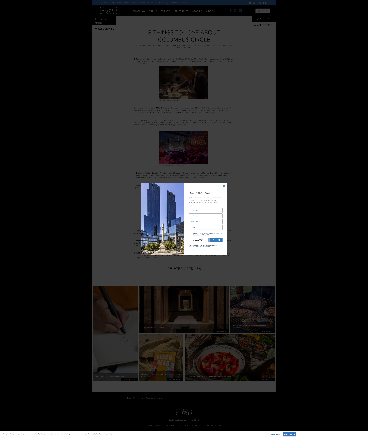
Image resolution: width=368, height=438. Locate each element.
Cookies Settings (275, 434)
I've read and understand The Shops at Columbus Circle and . (207, 234)
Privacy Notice (196, 235)
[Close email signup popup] (224, 186)
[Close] (365, 434)
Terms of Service (202, 246)
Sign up (214, 240)
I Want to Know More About (197, 240)
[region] (184, 434)
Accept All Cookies (289, 434)
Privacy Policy (192, 246)
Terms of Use (206, 235)
